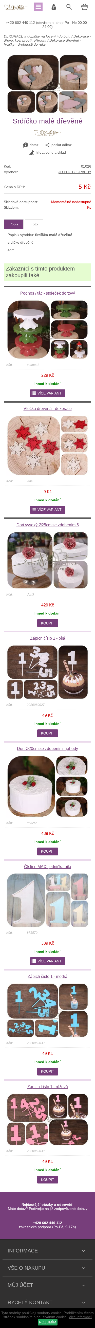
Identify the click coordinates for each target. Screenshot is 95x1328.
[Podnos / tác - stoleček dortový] (47, 358)
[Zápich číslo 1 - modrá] (47, 1037)
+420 (10, 23)
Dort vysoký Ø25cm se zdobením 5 (47, 525)
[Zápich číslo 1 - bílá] (47, 698)
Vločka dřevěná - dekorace (48, 408)
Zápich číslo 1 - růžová (47, 1087)
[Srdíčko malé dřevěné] (47, 113)
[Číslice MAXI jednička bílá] (47, 926)
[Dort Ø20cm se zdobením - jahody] (47, 817)
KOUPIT (47, 623)
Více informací (80, 1317)
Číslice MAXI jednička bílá (47, 867)
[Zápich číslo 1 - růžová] (47, 1145)
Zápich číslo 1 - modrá (47, 976)
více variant (46, 393)
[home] (15, 10)
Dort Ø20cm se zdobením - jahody (47, 748)
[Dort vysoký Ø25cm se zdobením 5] (47, 588)
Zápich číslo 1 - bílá (47, 638)
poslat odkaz (61, 145)
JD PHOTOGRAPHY (75, 172)
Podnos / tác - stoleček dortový (47, 293)
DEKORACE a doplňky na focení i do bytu (37, 36)
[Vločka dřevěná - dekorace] (47, 475)
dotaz (34, 145)
